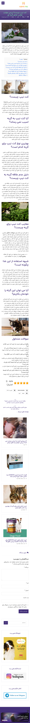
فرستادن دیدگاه (23, 611)
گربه (19, 393)
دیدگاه (26, 567)
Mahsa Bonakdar (21, 390)
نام (27, 583)
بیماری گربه (22, 256)
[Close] (28, 711)
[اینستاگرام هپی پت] (15, 676)
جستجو (6, 622)
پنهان (21, 59)
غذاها (23, 393)
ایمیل (27, 590)
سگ (24, 478)
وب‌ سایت (26, 598)
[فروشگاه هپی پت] (15, 648)
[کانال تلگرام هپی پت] (15, 695)
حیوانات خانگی (11, 233)
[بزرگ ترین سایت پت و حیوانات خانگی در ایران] (24, 4)
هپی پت (19, 54)
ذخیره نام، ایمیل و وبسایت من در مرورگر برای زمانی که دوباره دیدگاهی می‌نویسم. (14, 606)
